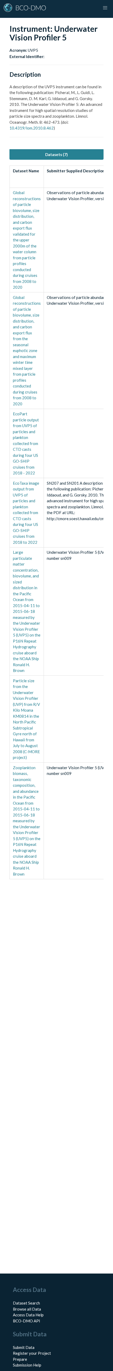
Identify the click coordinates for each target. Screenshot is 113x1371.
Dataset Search (26, 1303)
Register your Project (32, 1353)
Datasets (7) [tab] (56, 154)
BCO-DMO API (26, 1320)
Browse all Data (27, 1309)
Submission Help (27, 1365)
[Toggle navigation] (105, 8)
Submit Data (23, 1347)
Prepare (20, 1359)
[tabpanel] (56, 522)
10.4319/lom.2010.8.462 (31, 128)
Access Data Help (28, 1314)
